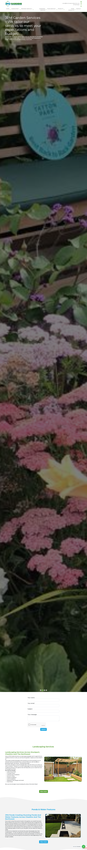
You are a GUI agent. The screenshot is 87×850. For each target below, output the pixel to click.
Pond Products (71, 9)
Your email (31, 703)
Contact (78, 8)
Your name (31, 697)
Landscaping (15, 8)
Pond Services (51, 8)
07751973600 (76, 4)
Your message (32, 714)
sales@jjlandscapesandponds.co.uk (70, 3)
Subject (30, 709)
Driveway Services (26, 8)
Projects (60, 8)
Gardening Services (42, 9)
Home (7, 8)
